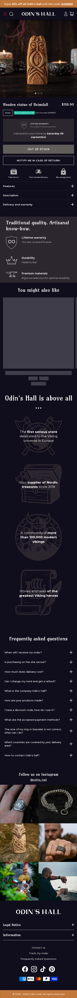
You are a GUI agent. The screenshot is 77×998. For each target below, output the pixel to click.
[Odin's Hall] (38, 14)
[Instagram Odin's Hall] (34, 969)
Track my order (38, 953)
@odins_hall (38, 780)
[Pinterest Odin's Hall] (52, 969)
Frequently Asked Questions (38, 958)
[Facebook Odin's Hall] (25, 969)
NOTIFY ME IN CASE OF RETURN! (38, 160)
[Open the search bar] (11, 14)
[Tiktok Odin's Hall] (43, 969)
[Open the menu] (5, 14)
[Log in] (66, 14)
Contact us (38, 947)
